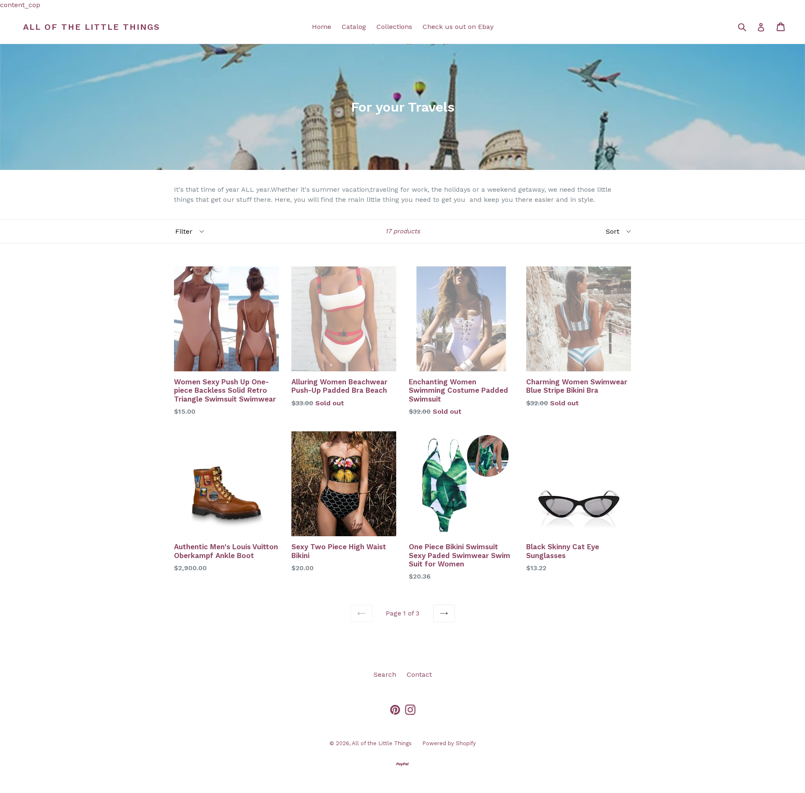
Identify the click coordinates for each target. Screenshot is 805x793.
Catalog (354, 27)
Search (385, 674)
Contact (419, 674)
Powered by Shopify (449, 743)
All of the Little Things (91, 27)
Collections (394, 27)
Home (321, 27)
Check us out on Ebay (458, 27)
